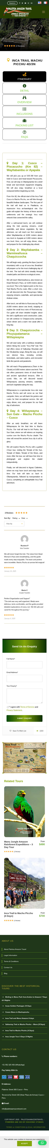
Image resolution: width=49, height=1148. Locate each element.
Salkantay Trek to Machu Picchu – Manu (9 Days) (25, 1024)
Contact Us (8, 967)
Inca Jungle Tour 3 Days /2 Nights (19, 1037)
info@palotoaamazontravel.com (14, 1109)
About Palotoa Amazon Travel (15, 949)
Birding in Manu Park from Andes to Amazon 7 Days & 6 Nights (24, 998)
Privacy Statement (14, 710)
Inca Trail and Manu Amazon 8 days (19, 1018)
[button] (42, 1142)
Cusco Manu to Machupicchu (17, 1012)
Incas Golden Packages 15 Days (18, 1006)
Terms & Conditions (11, 961)
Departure (12, 3)
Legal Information (10, 955)
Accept (24, 1143)
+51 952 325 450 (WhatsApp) (13, 1065)
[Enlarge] (43, 745)
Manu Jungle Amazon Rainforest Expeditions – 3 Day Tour (18, 844)
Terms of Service (27, 707)
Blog (5, 973)
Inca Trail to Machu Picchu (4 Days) (19, 1030)
